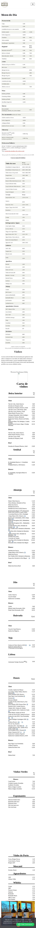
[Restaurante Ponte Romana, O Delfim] (5, 4)
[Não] (34, 923)
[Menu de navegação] (33, 4)
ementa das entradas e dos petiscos (13, 151)
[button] (25, 924)
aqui (23, 151)
